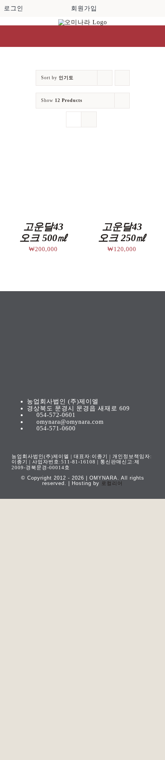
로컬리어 (112, 483)
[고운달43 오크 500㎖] (43, 155)
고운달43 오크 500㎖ (43, 232)
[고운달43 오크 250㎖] (121, 155)
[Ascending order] (122, 78)
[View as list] (88, 119)
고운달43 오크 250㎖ (122, 232)
